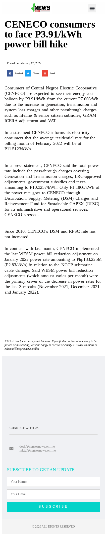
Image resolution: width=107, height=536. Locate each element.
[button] (92, 8)
